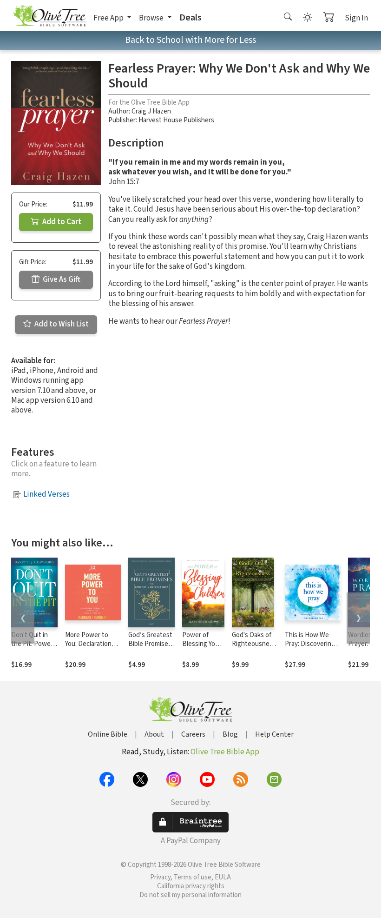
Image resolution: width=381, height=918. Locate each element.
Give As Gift (60, 279)
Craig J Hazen (151, 111)
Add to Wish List (61, 324)
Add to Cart (61, 221)
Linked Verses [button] (46, 494)
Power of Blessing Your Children (201, 644)
